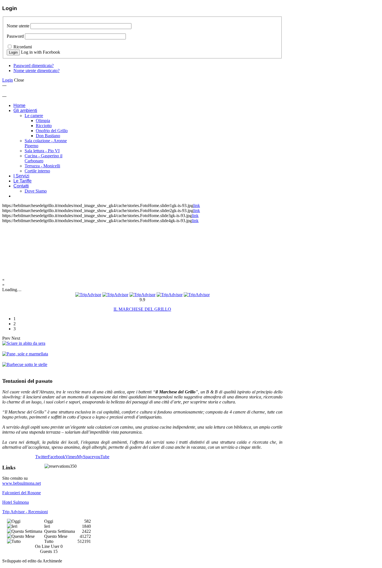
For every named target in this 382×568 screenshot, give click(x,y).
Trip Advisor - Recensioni (25, 511)
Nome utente (18, 25)
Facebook (56, 456)
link (196, 205)
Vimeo (71, 456)
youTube (101, 456)
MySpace (85, 456)
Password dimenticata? (33, 65)
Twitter (41, 456)
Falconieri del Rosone (21, 492)
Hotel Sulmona (15, 502)
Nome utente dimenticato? (36, 70)
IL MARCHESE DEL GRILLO (142, 309)
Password (15, 36)
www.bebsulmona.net (21, 483)
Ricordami (22, 46)
